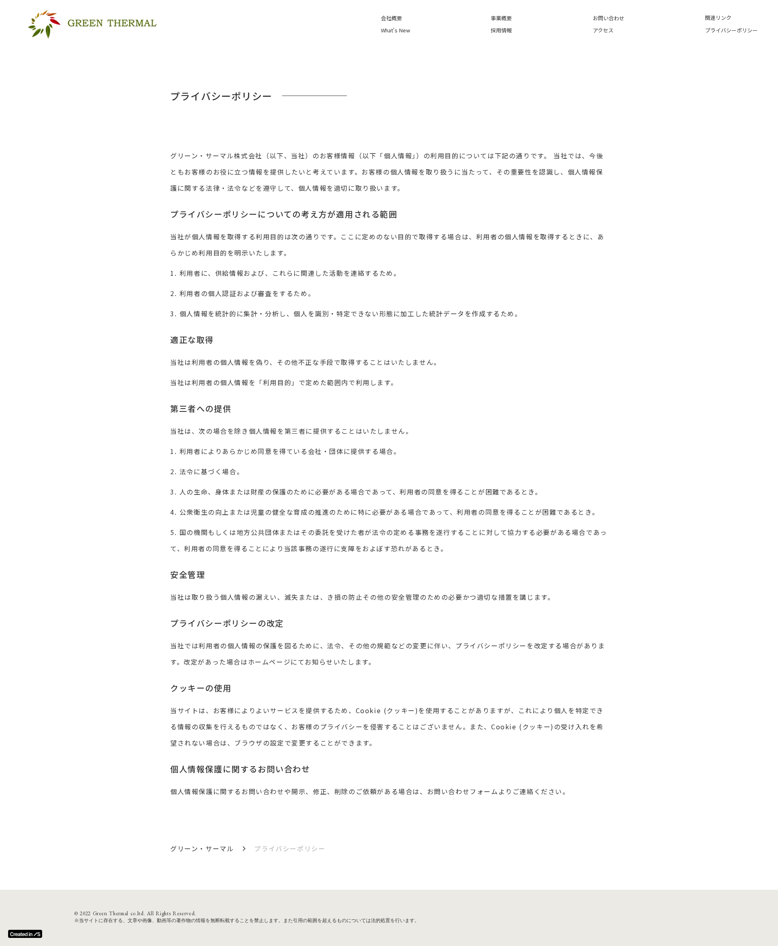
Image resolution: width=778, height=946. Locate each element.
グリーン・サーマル (202, 848)
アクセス (603, 30)
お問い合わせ (608, 18)
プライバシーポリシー (731, 30)
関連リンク (718, 17)
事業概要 (501, 18)
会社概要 (391, 18)
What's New (395, 30)
